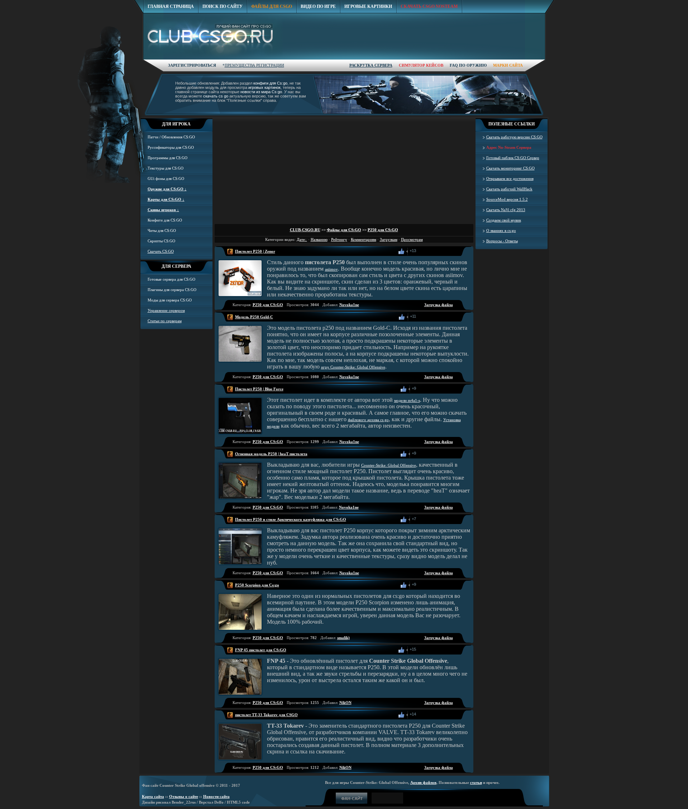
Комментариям (363, 239)
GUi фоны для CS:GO (166, 178)
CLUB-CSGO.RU (305, 230)
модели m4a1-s (407, 400)
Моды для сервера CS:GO (170, 300)
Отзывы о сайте (183, 796)
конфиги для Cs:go (270, 83)
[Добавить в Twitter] (438, 251)
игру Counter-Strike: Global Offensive (353, 367)
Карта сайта (153, 796)
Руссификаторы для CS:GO (171, 147)
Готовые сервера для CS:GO (171, 279)
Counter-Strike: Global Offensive (388, 465)
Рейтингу (339, 239)
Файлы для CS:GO (344, 230)
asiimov (331, 269)
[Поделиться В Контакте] (446, 251)
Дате (301, 239)
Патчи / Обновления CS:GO (171, 137)
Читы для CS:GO (162, 230)
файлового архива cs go (368, 420)
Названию (319, 239)
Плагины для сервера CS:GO (172, 289)
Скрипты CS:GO (161, 241)
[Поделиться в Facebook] (422, 251)
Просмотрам (412, 239)
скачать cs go (215, 96)
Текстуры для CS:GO (165, 168)
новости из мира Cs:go (261, 92)
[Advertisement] (414, 69)
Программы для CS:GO (167, 158)
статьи (476, 782)
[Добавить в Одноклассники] (430, 251)
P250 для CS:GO (383, 230)
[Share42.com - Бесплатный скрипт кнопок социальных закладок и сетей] (454, 251)
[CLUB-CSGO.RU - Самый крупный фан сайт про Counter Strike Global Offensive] (213, 37)
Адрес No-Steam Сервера (508, 147)
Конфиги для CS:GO (165, 220)
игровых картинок (264, 87)
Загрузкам (388, 239)
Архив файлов (423, 782)
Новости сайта (216, 796)
